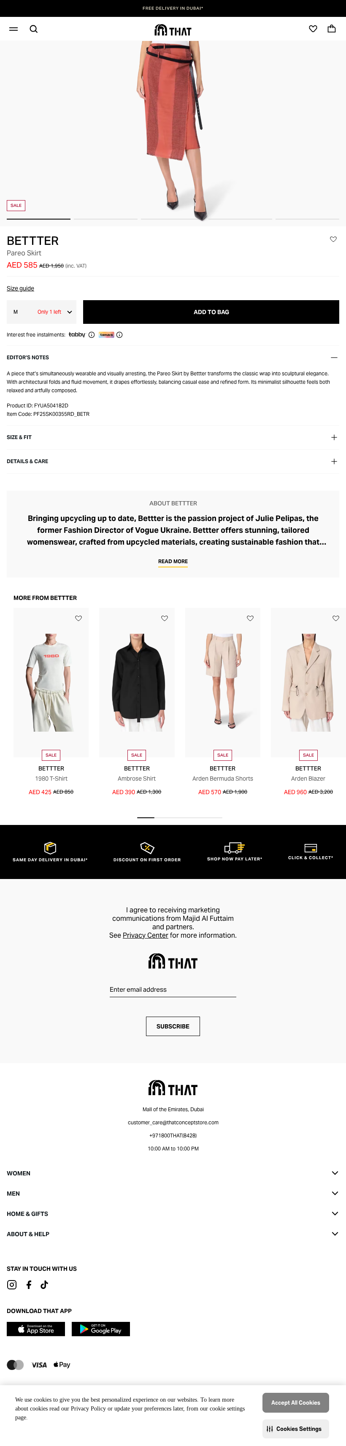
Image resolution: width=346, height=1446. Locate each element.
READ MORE (173, 561)
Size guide (20, 288)
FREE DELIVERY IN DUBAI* (173, 8)
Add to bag (211, 312)
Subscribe (173, 1026)
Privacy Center (145, 935)
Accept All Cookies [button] (295, 1402)
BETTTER (33, 240)
